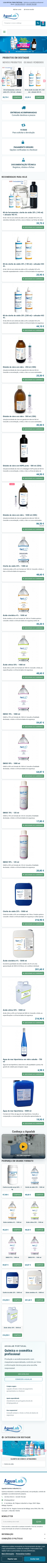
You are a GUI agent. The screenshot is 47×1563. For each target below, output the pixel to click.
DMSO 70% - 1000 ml (11, 714)
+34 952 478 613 (20, 4)
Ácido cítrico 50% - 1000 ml (14, 665)
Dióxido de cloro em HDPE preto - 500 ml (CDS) (22, 466)
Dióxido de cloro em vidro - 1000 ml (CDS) (20, 515)
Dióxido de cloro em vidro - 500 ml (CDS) (19, 416)
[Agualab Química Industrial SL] (10, 16)
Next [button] (44, 81)
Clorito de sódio (9, 1464)
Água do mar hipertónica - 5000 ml (17, 1111)
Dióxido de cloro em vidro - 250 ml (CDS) (19, 367)
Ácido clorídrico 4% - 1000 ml (15, 615)
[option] (12, 84)
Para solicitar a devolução (23, 131)
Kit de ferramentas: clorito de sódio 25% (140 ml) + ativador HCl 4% (12, 91)
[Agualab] (12, 1428)
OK (39, 1522)
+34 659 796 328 (31, 4)
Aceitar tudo (34, 1559)
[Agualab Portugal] (14, 1481)
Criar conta (17, 9)
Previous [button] (2, 81)
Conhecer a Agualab (23, 1379)
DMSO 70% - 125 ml (11, 813)
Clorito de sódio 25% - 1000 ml (15, 566)
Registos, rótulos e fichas (23, 165)
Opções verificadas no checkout (23, 148)
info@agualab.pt (9, 1500)
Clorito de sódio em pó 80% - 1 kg (12, 1188)
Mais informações (8, 1554)
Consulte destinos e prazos (23, 113)
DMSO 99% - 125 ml (11, 862)
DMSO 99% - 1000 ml (11, 763)
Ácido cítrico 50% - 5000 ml (14, 1010)
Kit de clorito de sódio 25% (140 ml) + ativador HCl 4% (34, 91)
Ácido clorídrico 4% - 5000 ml (15, 961)
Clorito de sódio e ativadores (23, 1459)
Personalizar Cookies (23, 1554)
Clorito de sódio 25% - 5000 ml (15, 911)
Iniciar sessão (29, 9)
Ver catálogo (23, 1374)
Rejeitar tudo (12, 1559)
